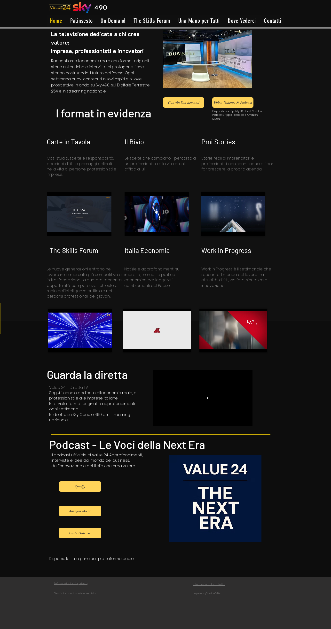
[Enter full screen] (105, 229)
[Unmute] (61, 229)
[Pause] (53, 229)
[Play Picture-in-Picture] (97, 229)
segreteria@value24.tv (207, 593)
